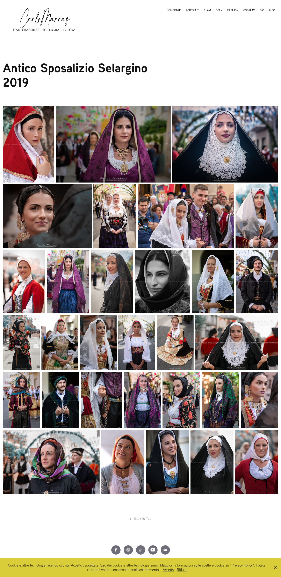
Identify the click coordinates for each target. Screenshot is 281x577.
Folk (219, 10)
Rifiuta (182, 569)
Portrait (192, 10)
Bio (262, 10)
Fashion (232, 10)
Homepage (174, 10)
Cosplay (249, 10)
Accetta (168, 569)
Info (272, 10)
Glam (207, 10)
